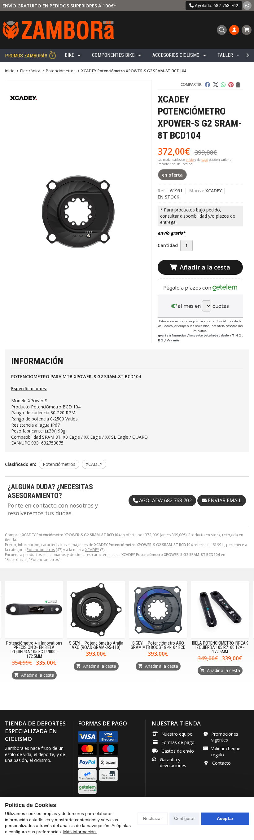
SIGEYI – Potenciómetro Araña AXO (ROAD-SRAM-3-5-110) (96, 645)
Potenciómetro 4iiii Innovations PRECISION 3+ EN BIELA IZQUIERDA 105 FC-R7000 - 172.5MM (34, 650)
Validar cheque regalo (225, 752)
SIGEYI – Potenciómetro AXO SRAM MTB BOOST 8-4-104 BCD (158, 645)
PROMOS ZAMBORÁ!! (26, 56)
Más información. (80, 831)
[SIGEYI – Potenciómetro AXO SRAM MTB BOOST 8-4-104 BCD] (158, 609)
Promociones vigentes (224, 737)
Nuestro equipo (177, 734)
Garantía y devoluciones (173, 763)
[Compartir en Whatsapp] (223, 84)
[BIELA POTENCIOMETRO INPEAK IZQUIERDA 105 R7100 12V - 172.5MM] (220, 609)
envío (190, 159)
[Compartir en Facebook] (207, 84)
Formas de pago (178, 742)
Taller (225, 55)
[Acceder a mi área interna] (234, 30)
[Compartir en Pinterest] (231, 84)
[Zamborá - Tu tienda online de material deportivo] (58, 30)
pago (204, 159)
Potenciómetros (41, 549)
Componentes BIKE (113, 55)
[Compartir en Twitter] (215, 84)
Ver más (173, 340)
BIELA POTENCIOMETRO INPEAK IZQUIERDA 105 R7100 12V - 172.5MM (220, 648)
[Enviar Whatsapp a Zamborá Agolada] (247, 5)
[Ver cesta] (247, 30)
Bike (69, 55)
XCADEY (92, 549)
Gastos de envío (177, 751)
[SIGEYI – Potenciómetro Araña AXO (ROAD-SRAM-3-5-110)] (96, 609)
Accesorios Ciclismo (175, 55)
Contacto (221, 763)
